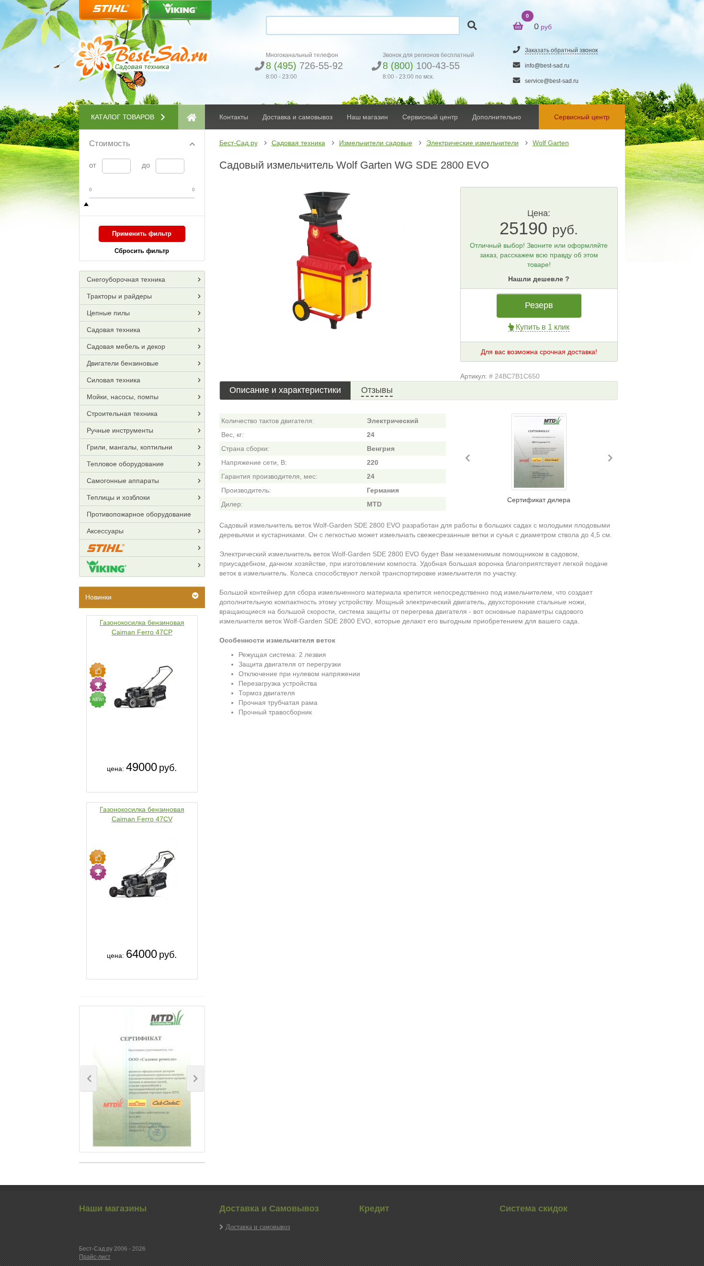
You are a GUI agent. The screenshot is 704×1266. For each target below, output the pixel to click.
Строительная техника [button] (122, 413)
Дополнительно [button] (496, 117)
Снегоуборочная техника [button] (126, 279)
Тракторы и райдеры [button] (119, 296)
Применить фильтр (141, 233)
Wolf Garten (551, 143)
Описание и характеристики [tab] (285, 390)
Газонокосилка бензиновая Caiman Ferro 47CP (142, 627)
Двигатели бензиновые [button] (123, 363)
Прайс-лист (95, 1257)
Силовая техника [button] (113, 380)
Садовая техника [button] (113, 330)
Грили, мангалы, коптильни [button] (129, 447)
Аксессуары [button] (105, 531)
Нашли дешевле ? (538, 279)
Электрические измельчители (472, 143)
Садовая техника (298, 143)
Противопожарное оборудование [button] (139, 514)
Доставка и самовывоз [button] (297, 117)
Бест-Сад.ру (238, 143)
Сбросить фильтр (141, 250)
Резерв (539, 305)
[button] (88, 1079)
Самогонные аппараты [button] (123, 480)
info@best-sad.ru (547, 65)
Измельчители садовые (375, 143)
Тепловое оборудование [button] (125, 464)
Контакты (233, 117)
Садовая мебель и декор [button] (126, 346)
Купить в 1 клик (541, 327)
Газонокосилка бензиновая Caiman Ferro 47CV (142, 814)
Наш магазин (367, 117)
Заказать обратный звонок (561, 50)
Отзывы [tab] (377, 390)
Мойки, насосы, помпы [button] (123, 397)
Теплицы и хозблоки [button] (118, 497)
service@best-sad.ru (552, 81)
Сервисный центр (430, 117)
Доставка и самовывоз (258, 1226)
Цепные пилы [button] (108, 313)
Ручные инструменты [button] (120, 430)
